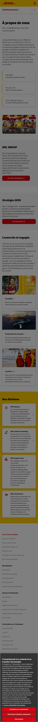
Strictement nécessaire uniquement (19, 714)
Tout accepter (19, 719)
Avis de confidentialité (10, 705)
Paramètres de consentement (19, 709)
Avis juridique (21, 705)
